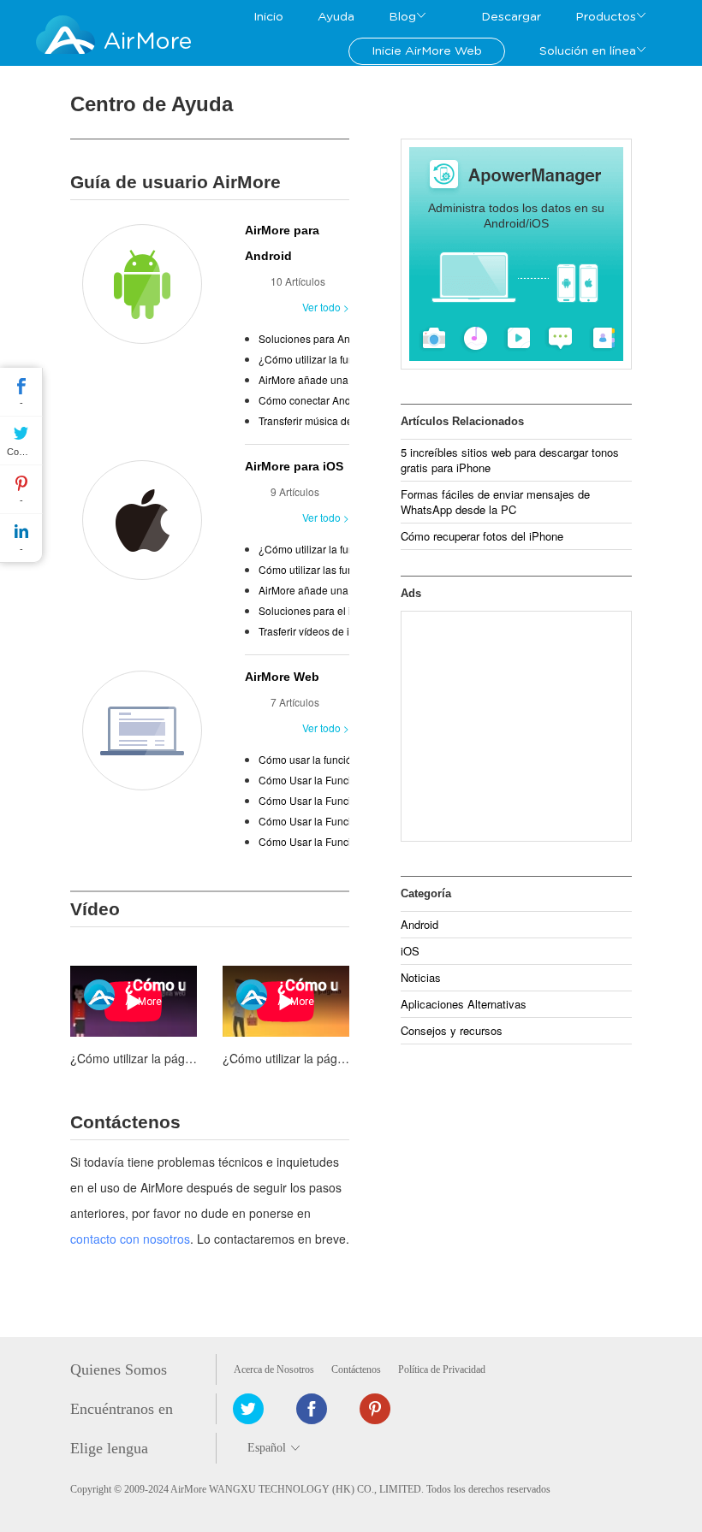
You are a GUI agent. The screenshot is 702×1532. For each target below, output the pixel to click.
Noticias (421, 977)
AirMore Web (282, 676)
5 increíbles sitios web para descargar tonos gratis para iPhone (510, 460)
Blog (402, 17)
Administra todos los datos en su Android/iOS (516, 215)
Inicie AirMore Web (427, 51)
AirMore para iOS (294, 466)
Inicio (268, 17)
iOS (410, 951)
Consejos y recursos (452, 1030)
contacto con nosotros (130, 1238)
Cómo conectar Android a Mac (329, 400)
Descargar (511, 17)
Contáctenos (356, 1369)
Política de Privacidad (441, 1369)
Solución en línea (587, 51)
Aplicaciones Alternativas (463, 1004)
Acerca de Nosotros (274, 1369)
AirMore (148, 41)
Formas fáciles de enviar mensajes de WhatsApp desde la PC (495, 502)
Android (419, 924)
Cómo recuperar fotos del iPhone (482, 536)
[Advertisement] (516, 726)
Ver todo (321, 306)
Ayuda (336, 17)
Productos (605, 17)
